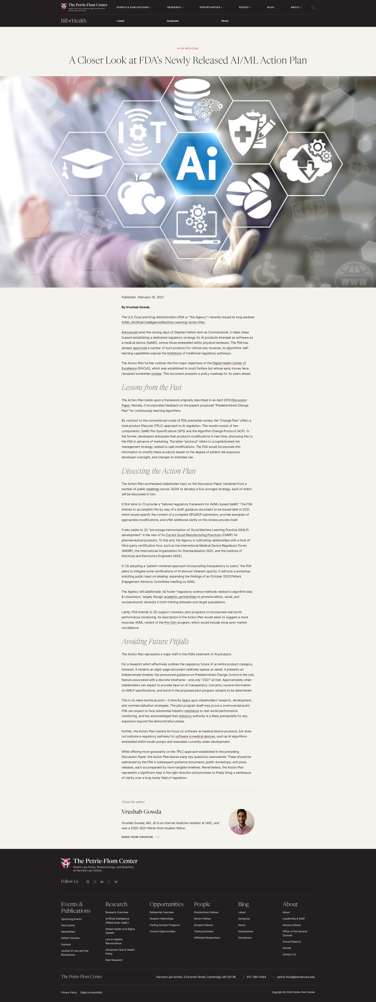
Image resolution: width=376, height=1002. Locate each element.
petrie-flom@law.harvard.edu (296, 977)
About (224, 20)
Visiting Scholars (204, 931)
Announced (130, 332)
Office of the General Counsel (295, 933)
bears (186, 700)
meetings (152, 489)
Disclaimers (245, 937)
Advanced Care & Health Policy (120, 951)
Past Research (113, 960)
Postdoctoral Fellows (206, 912)
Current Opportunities (162, 931)
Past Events (68, 925)
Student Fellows (203, 925)
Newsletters (68, 931)
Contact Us (289, 954)
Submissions (245, 931)
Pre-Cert (170, 622)
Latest (120, 20)
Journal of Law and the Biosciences (74, 952)
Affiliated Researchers (207, 937)
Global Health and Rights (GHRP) (120, 931)
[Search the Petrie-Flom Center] (313, 7)
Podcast (66, 944)
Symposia (173, 20)
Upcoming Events (71, 919)
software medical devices (195, 736)
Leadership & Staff (294, 918)
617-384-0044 (256, 977)
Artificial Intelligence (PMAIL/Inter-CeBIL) (117, 920)
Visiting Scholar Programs (165, 925)
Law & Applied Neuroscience (113, 941)
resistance (191, 711)
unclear (156, 373)
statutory (185, 716)
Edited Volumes (70, 938)
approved (140, 348)
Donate (287, 948)
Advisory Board (292, 925)
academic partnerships (180, 597)
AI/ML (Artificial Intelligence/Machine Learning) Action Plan (163, 322)
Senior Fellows (202, 918)
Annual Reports (292, 941)
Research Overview (116, 912)
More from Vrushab (137, 837)
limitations (174, 353)
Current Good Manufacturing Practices (193, 535)
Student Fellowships (161, 918)
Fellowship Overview (162, 912)
